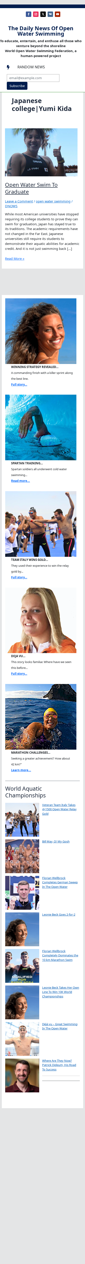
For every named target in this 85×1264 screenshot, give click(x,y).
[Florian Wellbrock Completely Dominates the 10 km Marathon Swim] (22, 966)
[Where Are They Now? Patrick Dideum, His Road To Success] (22, 1075)
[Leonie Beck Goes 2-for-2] (22, 929)
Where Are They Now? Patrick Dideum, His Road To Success (59, 1065)
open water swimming (53, 201)
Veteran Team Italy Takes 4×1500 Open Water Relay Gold (59, 809)
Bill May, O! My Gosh (56, 841)
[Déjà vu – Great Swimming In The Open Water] (22, 1039)
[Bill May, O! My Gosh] (22, 856)
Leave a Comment (19, 201)
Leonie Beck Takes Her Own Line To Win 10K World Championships (60, 991)
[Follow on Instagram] (36, 14)
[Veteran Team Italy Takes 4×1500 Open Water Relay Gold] (22, 820)
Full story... (19, 384)
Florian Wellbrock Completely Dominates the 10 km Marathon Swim (60, 955)
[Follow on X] (43, 14)
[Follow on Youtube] (57, 14)
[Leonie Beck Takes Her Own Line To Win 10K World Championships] (22, 1002)
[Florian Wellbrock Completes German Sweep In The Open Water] (22, 893)
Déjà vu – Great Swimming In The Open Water (60, 1026)
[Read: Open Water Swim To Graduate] (41, 152)
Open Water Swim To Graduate (31, 188)
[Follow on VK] (50, 14)
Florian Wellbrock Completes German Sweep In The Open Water (60, 882)
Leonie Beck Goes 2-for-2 (58, 914)
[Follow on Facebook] (28, 14)
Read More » (14, 258)
